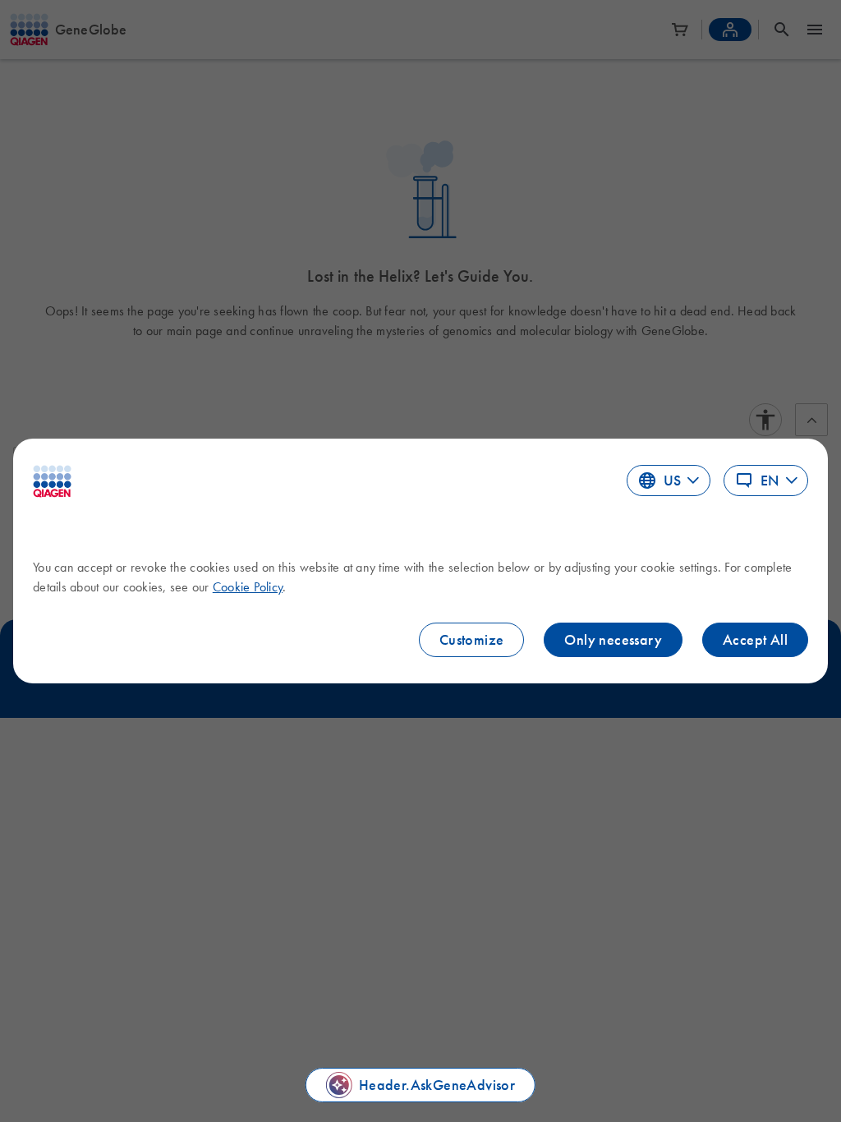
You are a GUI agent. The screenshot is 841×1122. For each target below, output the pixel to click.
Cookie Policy (248, 586)
